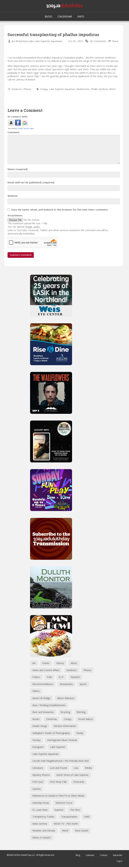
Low (76, 767)
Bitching (81, 712)
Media (88, 767)
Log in (119, 861)
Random (75, 677)
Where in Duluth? (41, 837)
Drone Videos (85, 719)
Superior (58, 809)
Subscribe (117, 855)
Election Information (65, 726)
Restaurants (66, 684)
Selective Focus (64, 802)
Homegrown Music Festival (62, 740)
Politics (36, 677)
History (60, 663)
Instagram (38, 747)
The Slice (75, 809)
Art (34, 663)
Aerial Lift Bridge (41, 698)
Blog (78, 855)
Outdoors (17, 89)
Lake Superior (57, 747)
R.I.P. (61, 677)
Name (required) (18, 169)
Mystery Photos (41, 774)
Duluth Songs (39, 726)
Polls (49, 677)
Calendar (90, 855)
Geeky (79, 733)
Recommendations (42, 684)
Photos (27, 89)
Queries (36, 788)
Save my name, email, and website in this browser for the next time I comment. (59, 209)
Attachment (15, 215)
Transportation (69, 816)
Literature (37, 767)
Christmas (51, 719)
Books (35, 719)
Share (115, 41)
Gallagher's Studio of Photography (51, 733)
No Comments (98, 41)
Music (74, 663)
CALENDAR (65, 16)
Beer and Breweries (43, 712)
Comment (13, 132)
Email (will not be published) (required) (31, 182)
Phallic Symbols (99, 89)
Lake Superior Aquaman (62, 89)
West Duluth (81, 830)
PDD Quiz (37, 781)
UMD (87, 816)
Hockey (36, 740)
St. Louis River (40, 809)
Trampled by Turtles (43, 816)
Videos (36, 691)
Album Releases (65, 698)
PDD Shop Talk (58, 781)
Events (46, 663)
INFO (80, 16)
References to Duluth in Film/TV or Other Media (58, 795)
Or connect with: (18, 116)
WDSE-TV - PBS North (66, 823)
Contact (103, 855)
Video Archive (39, 823)
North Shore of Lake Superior (72, 774)
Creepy (44, 89)
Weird (112, 89)
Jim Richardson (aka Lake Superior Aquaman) (37, 41)
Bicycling (65, 712)
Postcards (78, 781)
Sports (83, 684)
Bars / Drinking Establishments (49, 705)
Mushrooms (83, 89)
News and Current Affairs (46, 670)
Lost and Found (58, 767)
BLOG (48, 16)
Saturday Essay (40, 802)
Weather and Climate (43, 830)
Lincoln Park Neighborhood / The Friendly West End (60, 760)
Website (13, 195)
